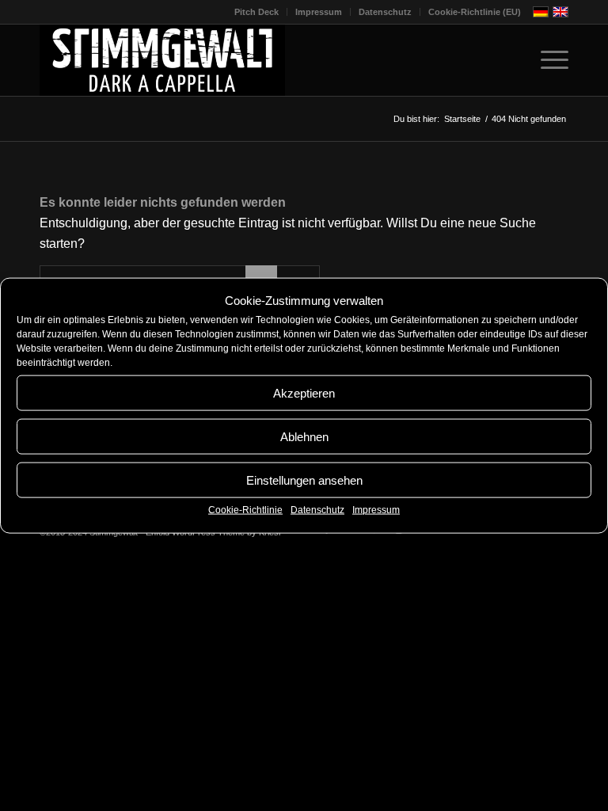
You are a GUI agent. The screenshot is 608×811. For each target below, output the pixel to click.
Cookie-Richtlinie (245, 510)
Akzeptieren (304, 393)
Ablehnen (304, 437)
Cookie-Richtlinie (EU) (474, 12)
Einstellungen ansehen (304, 480)
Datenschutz (317, 510)
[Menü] (546, 60)
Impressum (376, 510)
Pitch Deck (256, 12)
